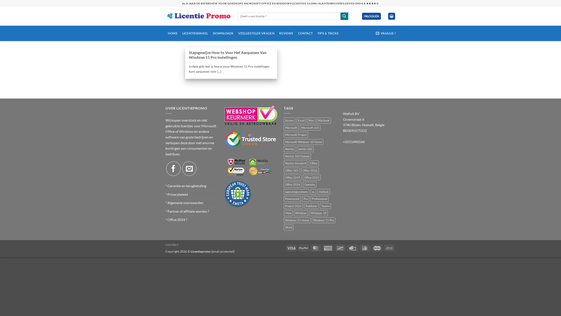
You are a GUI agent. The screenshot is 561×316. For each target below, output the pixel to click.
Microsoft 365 (310, 127)
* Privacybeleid (176, 194)
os (313, 192)
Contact (305, 33)
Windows (301, 213)
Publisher (311, 206)
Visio (288, 213)
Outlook (324, 192)
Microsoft (291, 127)
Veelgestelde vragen (256, 33)
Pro (306, 199)
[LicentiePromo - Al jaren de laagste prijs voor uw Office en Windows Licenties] (198, 16)
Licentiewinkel (195, 33)
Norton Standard (295, 163)
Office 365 (291, 170)
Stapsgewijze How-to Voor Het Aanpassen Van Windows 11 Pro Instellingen (227, 55)
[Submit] (344, 16)
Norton (289, 149)
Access (289, 120)
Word (288, 227)
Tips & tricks (328, 33)
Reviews (286, 33)
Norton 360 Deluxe (297, 156)
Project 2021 (293, 206)
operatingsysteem (296, 192)
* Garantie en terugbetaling (185, 186)
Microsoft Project (296, 134)
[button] (371, 16)
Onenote (309, 184)
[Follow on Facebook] (173, 168)
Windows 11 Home (297, 220)
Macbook (324, 120)
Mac (311, 120)
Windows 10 (319, 213)
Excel (301, 120)
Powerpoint (292, 199)
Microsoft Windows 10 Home (303, 142)
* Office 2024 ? (176, 219)
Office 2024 (292, 184)
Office (314, 163)
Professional (319, 199)
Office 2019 (292, 177)
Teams (325, 206)
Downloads (223, 33)
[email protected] (222, 251)
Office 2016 (310, 170)
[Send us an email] (189, 168)
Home (173, 33)
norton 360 (305, 149)
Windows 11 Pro (323, 220)
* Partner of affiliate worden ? (187, 211)
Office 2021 (311, 177)
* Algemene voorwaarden (184, 203)
